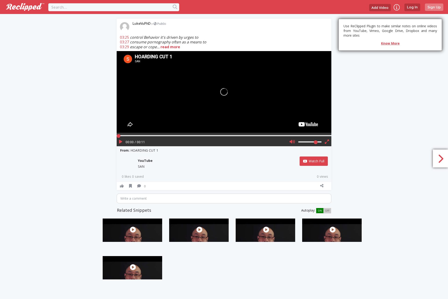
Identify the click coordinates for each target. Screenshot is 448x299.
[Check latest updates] (397, 7)
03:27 (124, 42)
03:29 (124, 46)
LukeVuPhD (141, 23)
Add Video (379, 7)
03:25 (124, 37)
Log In (412, 7)
